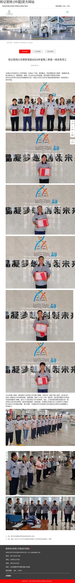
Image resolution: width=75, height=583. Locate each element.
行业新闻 (37, 51)
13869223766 (15, 559)
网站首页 (16, 42)
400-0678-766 (15, 556)
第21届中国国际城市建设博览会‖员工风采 (22, 536)
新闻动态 (23, 42)
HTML (20, 571)
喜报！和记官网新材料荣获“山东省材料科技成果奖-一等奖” (31, 539)
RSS (68, 6)
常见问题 (50, 51)
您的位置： (10, 42)
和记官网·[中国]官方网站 (17, 2)
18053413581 (14, 563)
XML (64, 6)
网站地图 (58, 6)
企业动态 (30, 42)
